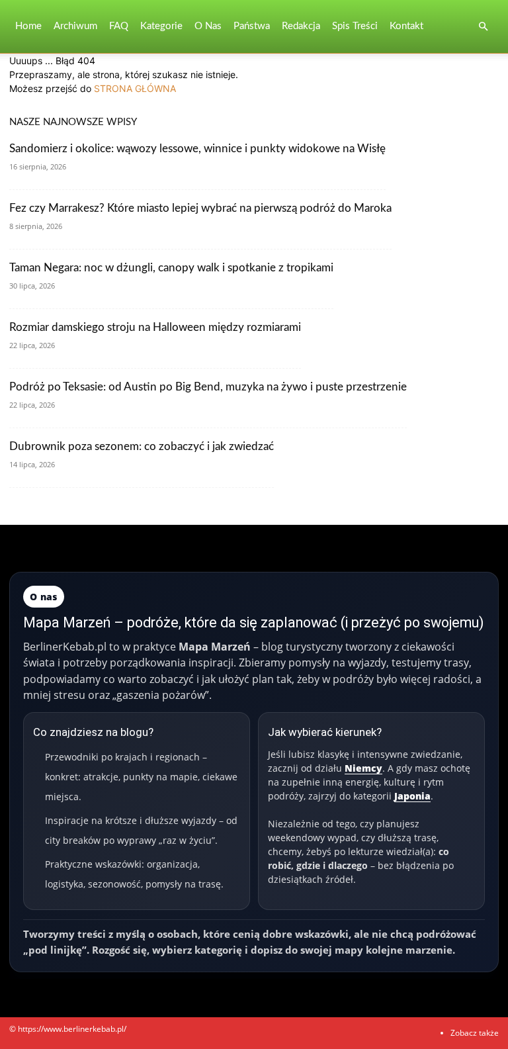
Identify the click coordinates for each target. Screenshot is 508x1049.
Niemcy (363, 768)
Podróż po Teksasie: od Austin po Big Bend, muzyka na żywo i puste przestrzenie (208, 386)
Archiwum (75, 26)
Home (28, 26)
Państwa (251, 26)
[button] (483, 27)
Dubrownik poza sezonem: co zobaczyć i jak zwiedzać (141, 446)
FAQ (118, 26)
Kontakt (406, 26)
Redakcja (301, 26)
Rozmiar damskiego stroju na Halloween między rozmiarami (155, 327)
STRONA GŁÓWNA (135, 88)
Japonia (412, 796)
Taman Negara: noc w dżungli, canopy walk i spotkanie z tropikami (171, 267)
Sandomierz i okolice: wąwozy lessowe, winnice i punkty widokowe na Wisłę (197, 148)
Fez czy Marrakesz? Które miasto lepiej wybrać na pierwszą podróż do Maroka (200, 208)
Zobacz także (474, 1032)
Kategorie (161, 26)
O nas (208, 26)
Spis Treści (355, 26)
